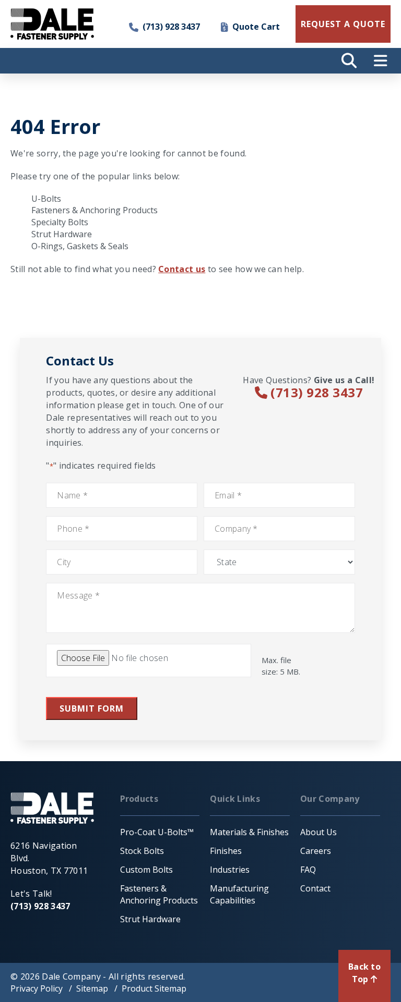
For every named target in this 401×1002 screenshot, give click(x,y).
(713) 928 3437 (171, 26)
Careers (315, 851)
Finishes (226, 851)
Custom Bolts (146, 869)
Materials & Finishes (249, 832)
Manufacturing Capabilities (239, 894)
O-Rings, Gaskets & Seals (79, 246)
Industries (230, 869)
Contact (315, 888)
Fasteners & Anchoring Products (94, 210)
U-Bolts (46, 198)
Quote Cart (256, 26)
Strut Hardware (61, 234)
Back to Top (364, 973)
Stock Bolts (142, 851)
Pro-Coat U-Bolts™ (157, 832)
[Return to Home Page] (52, 24)
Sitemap (92, 988)
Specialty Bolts (59, 222)
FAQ (308, 869)
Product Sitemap (154, 988)
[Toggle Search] (348, 60)
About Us (318, 832)
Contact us (181, 269)
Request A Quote (343, 24)
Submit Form (92, 708)
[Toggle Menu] (380, 60)
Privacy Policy (36, 988)
